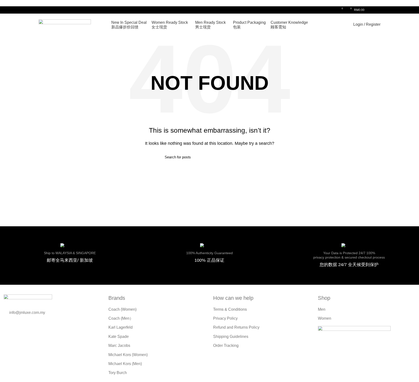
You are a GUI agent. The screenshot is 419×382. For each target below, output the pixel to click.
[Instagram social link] (377, 10)
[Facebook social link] (372, 10)
